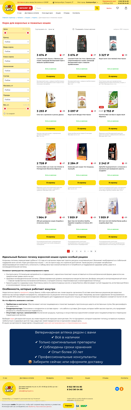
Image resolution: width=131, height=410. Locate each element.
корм (12, 319)
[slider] (5, 33)
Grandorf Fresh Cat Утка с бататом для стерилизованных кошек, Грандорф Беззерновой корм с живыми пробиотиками (81, 61)
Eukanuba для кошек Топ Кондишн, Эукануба (81, 168)
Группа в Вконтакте (117, 389)
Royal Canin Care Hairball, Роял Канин (112, 59)
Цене (50, 29)
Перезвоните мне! (109, 1)
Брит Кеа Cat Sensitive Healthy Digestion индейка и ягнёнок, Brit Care (80, 223)
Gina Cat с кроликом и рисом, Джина (50, 115)
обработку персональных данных (39, 406)
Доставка (20, 2)
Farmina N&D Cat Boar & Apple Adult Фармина (112, 115)
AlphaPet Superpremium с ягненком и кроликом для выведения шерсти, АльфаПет (113, 169)
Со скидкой (10, 113)
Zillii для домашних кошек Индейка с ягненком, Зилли (50, 222)
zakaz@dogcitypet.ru (26, 391)
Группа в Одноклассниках (121, 389)
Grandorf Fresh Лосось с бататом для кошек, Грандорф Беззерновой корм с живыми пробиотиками (51, 60)
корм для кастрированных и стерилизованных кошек (65, 323)
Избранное (117, 8)
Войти (109, 8)
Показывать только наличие (85, 29)
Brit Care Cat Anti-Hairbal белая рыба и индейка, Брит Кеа (113, 222)
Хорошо (68, 406)
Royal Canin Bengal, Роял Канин (79, 115)
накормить (24, 292)
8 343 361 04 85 (123, 3)
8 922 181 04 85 (124, 1)
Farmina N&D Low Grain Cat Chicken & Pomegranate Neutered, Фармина (50, 168)
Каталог (24, 8)
